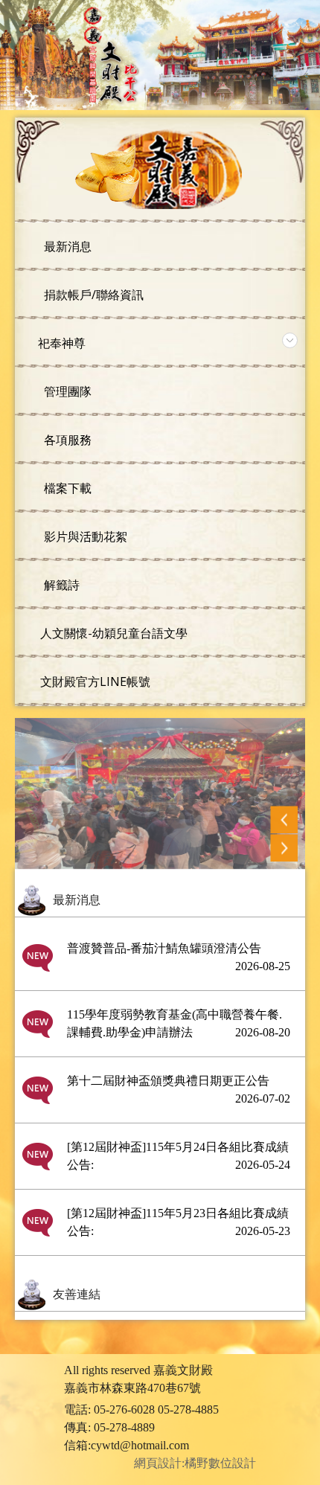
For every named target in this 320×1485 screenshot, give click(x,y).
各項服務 (66, 440)
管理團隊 (66, 391)
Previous (284, 819)
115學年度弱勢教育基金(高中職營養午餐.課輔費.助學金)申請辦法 (178, 1023)
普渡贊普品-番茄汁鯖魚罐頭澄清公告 (178, 957)
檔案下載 (66, 488)
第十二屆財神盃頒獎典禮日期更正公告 (178, 1089)
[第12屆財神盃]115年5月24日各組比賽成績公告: (178, 1156)
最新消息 (66, 246)
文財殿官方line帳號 (93, 681)
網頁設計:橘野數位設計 (193, 1463)
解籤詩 (60, 585)
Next (284, 848)
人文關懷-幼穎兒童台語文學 (112, 633)
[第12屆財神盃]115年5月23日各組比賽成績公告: (178, 1222)
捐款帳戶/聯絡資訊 (92, 294)
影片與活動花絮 (84, 536)
